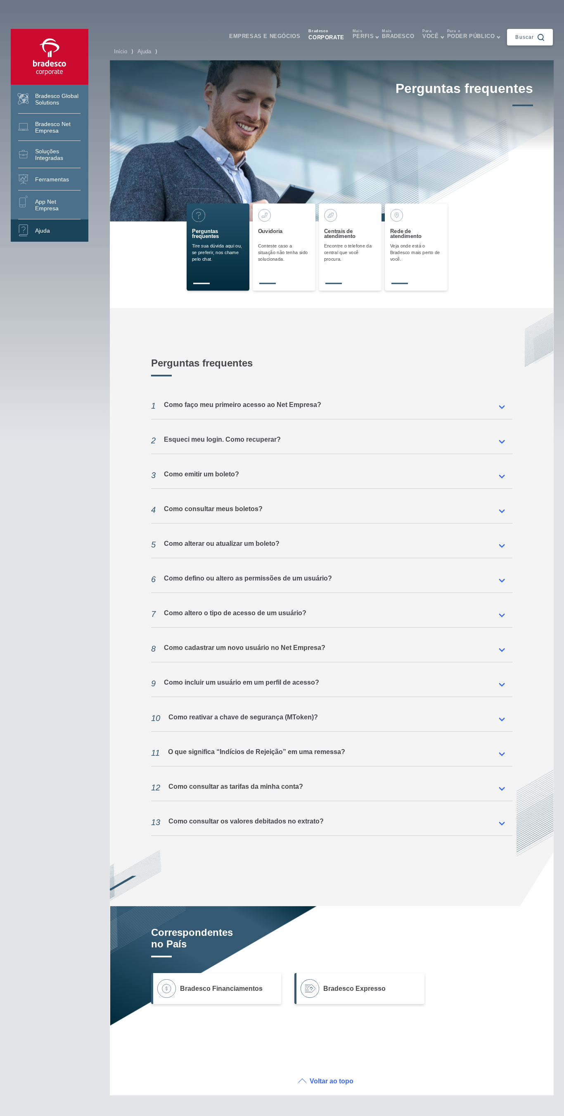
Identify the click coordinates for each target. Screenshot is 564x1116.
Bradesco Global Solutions (56, 99)
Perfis (363, 34)
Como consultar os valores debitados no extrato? (237, 822)
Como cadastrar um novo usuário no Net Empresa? (238, 648)
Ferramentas (52, 179)
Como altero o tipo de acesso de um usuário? (228, 614)
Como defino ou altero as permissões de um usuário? (241, 579)
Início (120, 51)
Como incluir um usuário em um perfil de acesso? (235, 683)
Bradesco (398, 34)
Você (430, 34)
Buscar (524, 37)
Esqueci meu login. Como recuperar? (216, 440)
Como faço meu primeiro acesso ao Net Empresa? (236, 405)
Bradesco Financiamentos (221, 988)
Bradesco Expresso (354, 988)
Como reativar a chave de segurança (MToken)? (234, 718)
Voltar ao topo (331, 1081)
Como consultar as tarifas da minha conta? (227, 787)
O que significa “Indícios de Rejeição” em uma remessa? (248, 752)
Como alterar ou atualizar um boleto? (215, 544)
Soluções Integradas (49, 154)
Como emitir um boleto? (195, 475)
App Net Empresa (47, 205)
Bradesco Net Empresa (53, 127)
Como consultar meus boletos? (207, 509)
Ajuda (42, 230)
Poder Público (471, 34)
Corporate (326, 34)
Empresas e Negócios (264, 36)
